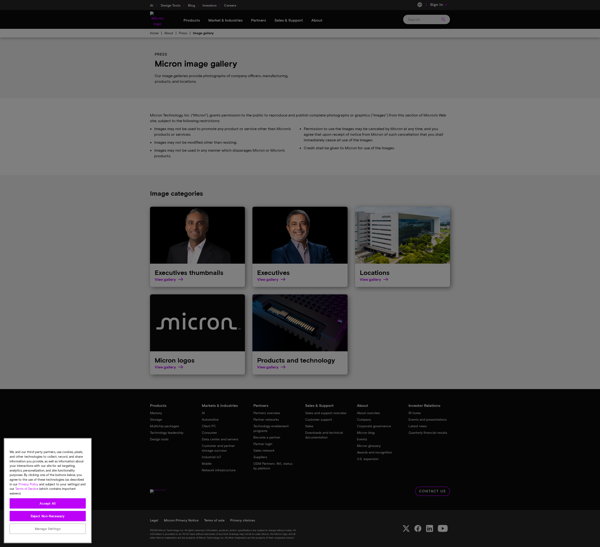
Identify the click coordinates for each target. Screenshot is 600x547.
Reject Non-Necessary (48, 516)
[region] (48, 490)
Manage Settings (48, 529)
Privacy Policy (28, 484)
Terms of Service (26, 489)
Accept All (48, 503)
